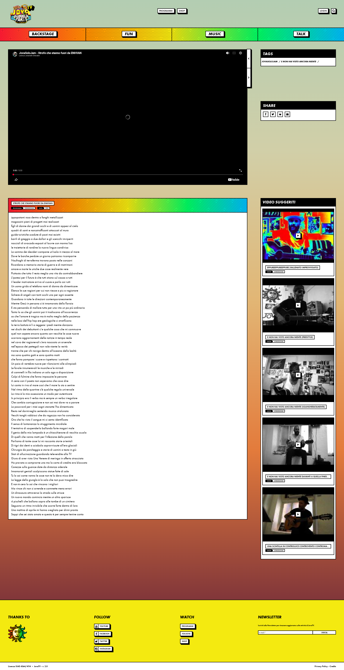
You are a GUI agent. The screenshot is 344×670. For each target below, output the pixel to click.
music (215, 33)
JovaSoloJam (29, 208)
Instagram (105, 649)
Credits (333, 666)
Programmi (166, 11)
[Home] (15, 14)
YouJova (186, 634)
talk (301, 33)
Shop (182, 11)
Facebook (105, 634)
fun (129, 33)
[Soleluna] (17, 633)
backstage (43, 33)
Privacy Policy (321, 666)
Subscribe (287, 114)
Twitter (103, 641)
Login (323, 11)
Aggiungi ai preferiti (280, 114)
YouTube (104, 626)
